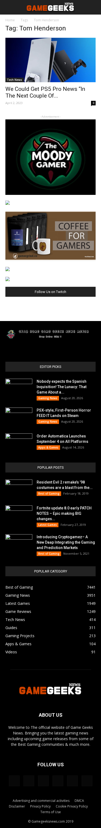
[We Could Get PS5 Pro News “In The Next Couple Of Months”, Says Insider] (50, 60)
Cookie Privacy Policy (72, 806)
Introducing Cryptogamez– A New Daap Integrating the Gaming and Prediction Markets (66, 542)
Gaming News (47, 398)
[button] (93, 7)
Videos (11, 651)
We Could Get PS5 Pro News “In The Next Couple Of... (45, 92)
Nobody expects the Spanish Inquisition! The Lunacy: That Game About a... (61, 386)
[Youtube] (87, 780)
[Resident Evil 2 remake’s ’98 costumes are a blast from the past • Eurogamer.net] (18, 488)
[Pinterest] (43, 780)
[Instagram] (28, 780)
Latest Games (47, 525)
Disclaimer (17, 806)
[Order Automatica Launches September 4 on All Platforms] (18, 442)
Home (10, 20)
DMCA (79, 800)
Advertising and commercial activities (41, 800)
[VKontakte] (72, 780)
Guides (11, 627)
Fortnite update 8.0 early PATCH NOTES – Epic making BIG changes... (64, 513)
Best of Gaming (49, 493)
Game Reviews (18, 611)
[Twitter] (58, 780)
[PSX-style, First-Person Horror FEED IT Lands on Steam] (18, 417)
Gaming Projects (19, 635)
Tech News (14, 80)
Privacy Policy (40, 806)
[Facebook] (14, 780)
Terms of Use (50, 812)
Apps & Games (48, 447)
